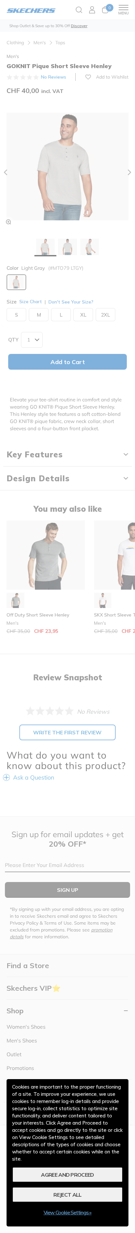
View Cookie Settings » (68, 1212)
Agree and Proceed (67, 1174)
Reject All (67, 1194)
